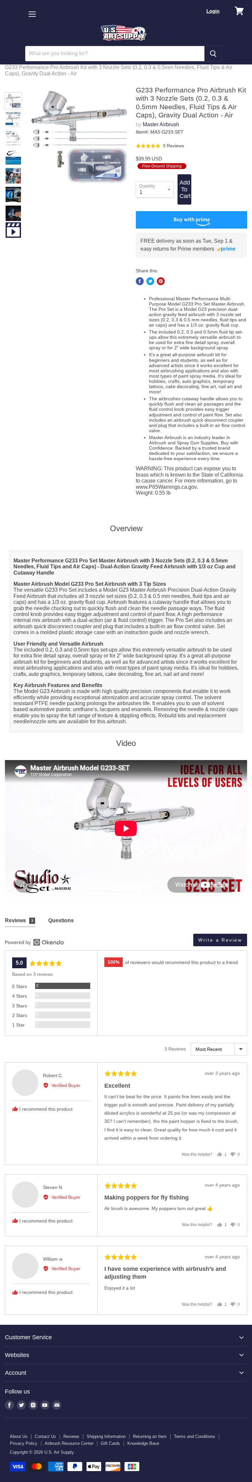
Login (213, 11)
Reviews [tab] (19, 920)
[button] (160, 145)
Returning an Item (150, 1436)
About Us (19, 1436)
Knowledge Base (143, 1443)
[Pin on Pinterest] (161, 281)
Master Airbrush (161, 124)
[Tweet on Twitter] (150, 281)
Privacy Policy (23, 1443)
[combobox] (114, 53)
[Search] (213, 53)
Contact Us (45, 1436)
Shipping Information (106, 1436)
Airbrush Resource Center (69, 1443)
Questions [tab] (61, 920)
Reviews (71, 1436)
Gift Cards (110, 1443)
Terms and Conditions (194, 1436)
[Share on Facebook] (140, 281)
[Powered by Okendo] (34, 942)
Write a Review (220, 940)
